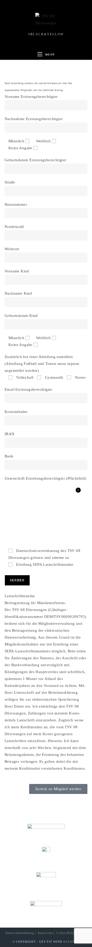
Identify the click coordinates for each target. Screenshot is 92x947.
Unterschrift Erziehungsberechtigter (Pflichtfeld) (45, 478)
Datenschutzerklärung (19, 933)
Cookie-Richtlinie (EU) (71, 933)
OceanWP (71, 941)
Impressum (45, 933)
